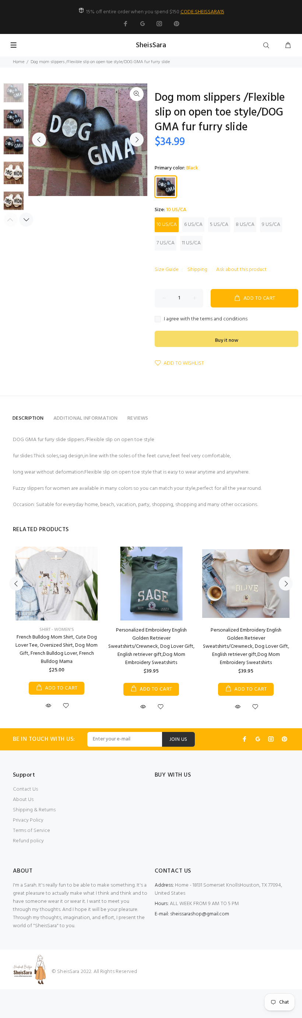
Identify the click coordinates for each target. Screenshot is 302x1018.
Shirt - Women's (56, 629)
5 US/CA (219, 224)
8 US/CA (245, 224)
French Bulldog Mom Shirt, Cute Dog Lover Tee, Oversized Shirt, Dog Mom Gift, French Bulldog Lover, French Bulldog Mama (56, 649)
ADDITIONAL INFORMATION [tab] (85, 418)
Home (18, 62)
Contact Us (25, 789)
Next (137, 140)
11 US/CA (191, 243)
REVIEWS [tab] (137, 418)
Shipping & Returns (34, 810)
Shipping (197, 269)
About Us (23, 799)
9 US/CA (271, 224)
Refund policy (28, 841)
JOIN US (178, 739)
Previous (39, 140)
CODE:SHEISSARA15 (202, 12)
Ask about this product (241, 269)
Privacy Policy (28, 820)
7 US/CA (166, 243)
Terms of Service (31, 830)
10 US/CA (167, 224)
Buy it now (226, 340)
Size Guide (167, 269)
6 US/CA (193, 224)
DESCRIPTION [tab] (28, 418)
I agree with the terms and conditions (205, 319)
